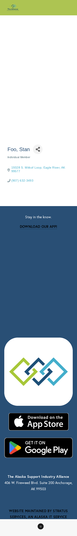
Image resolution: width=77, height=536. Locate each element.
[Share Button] (38, 149)
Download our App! (38, 226)
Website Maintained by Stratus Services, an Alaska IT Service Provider (39, 517)
